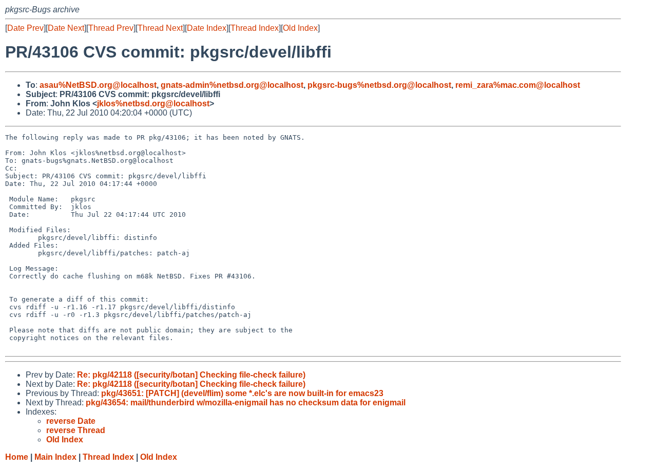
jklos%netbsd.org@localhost (153, 103)
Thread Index (254, 28)
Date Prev (25, 28)
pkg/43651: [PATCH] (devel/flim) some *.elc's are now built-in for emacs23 (242, 393)
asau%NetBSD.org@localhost (98, 85)
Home (16, 457)
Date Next (66, 28)
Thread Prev (110, 28)
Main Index (55, 457)
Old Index (300, 28)
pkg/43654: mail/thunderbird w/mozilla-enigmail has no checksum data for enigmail (245, 402)
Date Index (206, 28)
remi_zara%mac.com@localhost (517, 85)
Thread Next (160, 28)
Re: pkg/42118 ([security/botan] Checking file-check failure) (191, 374)
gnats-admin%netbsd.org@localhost (232, 85)
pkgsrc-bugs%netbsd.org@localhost (379, 85)
